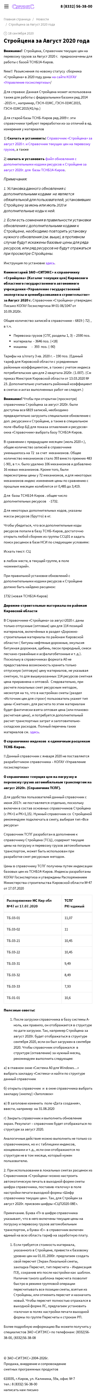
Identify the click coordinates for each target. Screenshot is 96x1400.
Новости (42, 19)
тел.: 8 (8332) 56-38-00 (20, 1384)
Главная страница (17, 19)
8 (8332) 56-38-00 (76, 6)
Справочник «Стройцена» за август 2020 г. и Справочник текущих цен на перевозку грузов (48, 144)
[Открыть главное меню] (6, 6)
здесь (50, 263)
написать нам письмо (21, 1389)
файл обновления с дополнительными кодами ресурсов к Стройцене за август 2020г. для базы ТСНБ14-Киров (45, 164)
